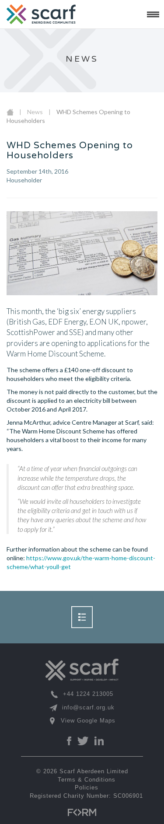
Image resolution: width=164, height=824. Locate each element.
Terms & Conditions (86, 779)
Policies (86, 787)
